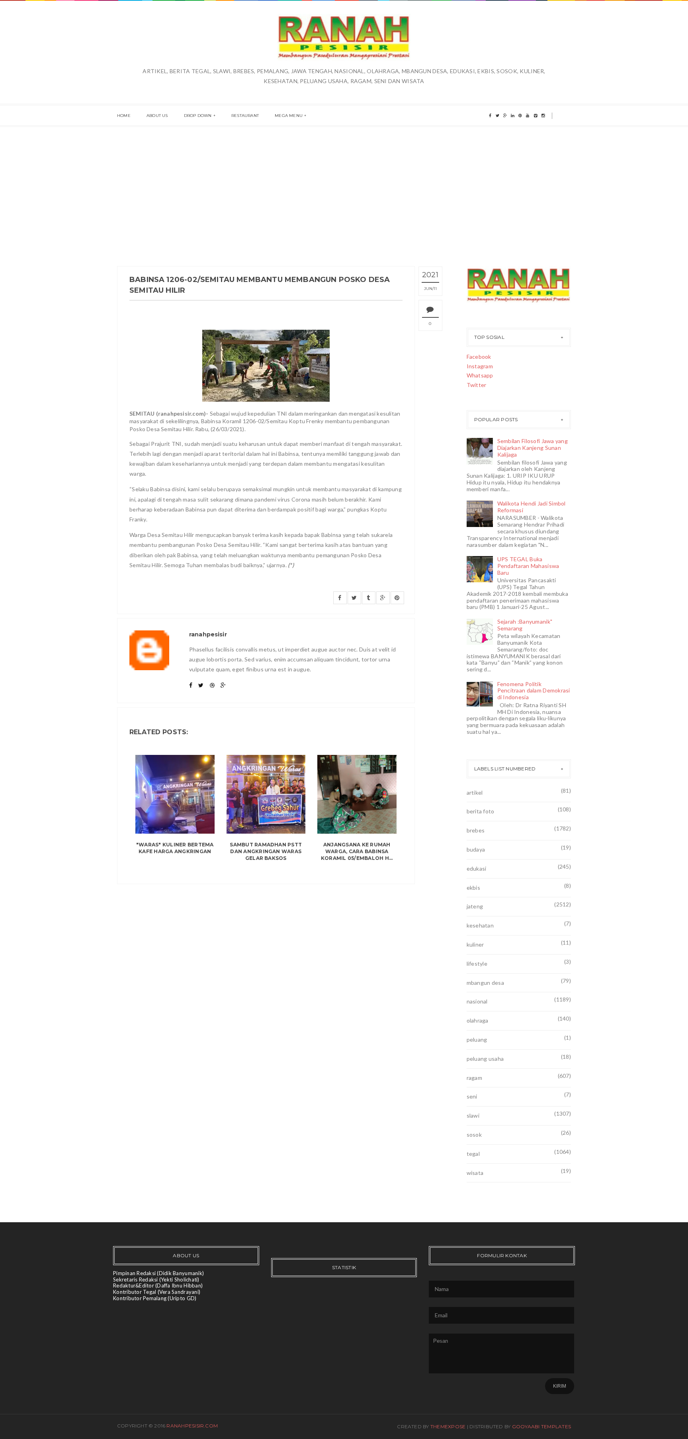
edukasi (477, 868)
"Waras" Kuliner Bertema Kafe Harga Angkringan (175, 848)
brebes (476, 830)
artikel (475, 792)
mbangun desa (485, 982)
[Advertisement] (344, 186)
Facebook (479, 356)
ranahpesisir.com (192, 1426)
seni (472, 1096)
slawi (473, 1115)
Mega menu (289, 115)
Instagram (480, 366)
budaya (476, 849)
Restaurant (245, 115)
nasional (477, 1001)
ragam (474, 1077)
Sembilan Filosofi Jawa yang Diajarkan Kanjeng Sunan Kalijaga (532, 448)
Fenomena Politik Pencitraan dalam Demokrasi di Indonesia (533, 691)
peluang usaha (485, 1058)
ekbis (473, 887)
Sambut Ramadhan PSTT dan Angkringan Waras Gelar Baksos (266, 851)
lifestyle (477, 963)
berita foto (480, 811)
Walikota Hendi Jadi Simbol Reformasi (531, 506)
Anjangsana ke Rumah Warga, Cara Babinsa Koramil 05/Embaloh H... (357, 851)
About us (157, 115)
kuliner (475, 944)
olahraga (478, 1020)
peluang (477, 1039)
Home (124, 115)
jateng (475, 906)
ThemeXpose (447, 1426)
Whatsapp (480, 375)
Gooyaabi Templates (541, 1426)
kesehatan (480, 925)
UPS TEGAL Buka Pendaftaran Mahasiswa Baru (528, 566)
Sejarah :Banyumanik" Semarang (525, 625)
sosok (474, 1134)
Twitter (477, 384)
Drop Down (198, 115)
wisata (475, 1172)
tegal (473, 1153)
